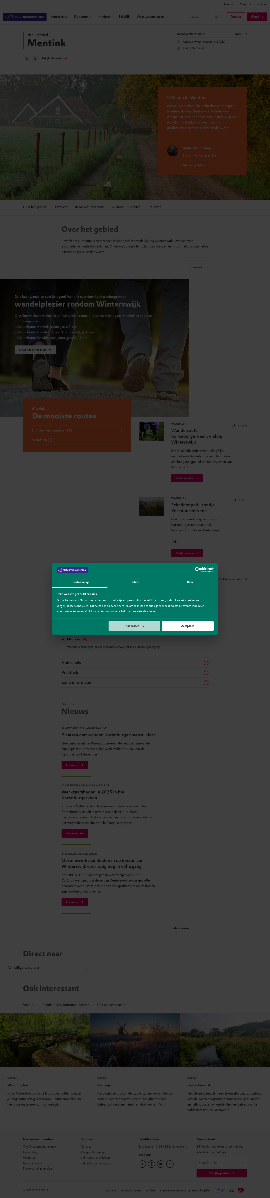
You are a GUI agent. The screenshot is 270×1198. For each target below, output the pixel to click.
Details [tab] (135, 582)
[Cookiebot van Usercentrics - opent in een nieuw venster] (197, 570)
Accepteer (187, 626)
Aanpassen (132, 626)
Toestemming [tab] (80, 582)
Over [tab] (190, 582)
